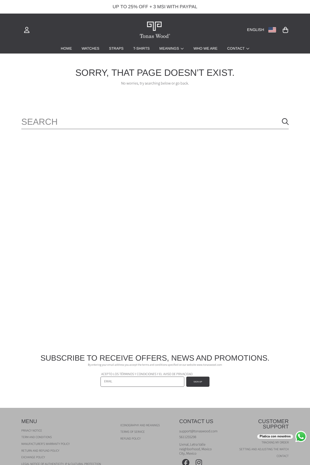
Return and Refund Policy (40, 451)
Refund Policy (130, 438)
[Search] (285, 121)
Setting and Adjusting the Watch (264, 449)
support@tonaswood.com (198, 431)
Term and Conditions (36, 437)
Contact (236, 48)
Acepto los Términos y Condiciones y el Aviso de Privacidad (147, 374)
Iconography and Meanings (140, 425)
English (255, 30)
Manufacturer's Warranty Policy (45, 444)
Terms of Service (132, 432)
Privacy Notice (31, 430)
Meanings (169, 48)
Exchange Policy (33, 457)
